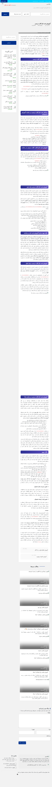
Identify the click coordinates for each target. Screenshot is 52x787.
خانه (49, 7)
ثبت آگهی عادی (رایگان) (8, 5)
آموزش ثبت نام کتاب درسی (42, 23)
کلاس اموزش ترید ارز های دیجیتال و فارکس (7, 107)
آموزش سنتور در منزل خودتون (7, 91)
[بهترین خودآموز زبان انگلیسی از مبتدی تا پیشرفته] (39, 571)
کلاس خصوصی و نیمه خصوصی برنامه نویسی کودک (7, 75)
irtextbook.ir (37, 160)
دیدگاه (48, 712)
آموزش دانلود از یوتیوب (41, 556)
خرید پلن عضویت (35, 1)
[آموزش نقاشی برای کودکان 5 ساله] (41, 657)
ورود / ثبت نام (48, 1)
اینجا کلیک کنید (30, 765)
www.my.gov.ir (24, 88)
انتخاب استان (3, 1)
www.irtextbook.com (30, 206)
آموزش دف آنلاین (8, 101)
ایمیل (33, 729)
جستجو (5, 14)
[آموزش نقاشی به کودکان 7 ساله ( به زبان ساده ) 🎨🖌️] (42, 614)
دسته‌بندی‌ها (14, 5)
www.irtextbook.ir (26, 86)
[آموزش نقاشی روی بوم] (44, 593)
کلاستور (42, 53)
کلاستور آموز (46, 7)
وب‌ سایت (48, 735)
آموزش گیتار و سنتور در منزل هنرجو (7, 96)
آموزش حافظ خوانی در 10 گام (41, 550)
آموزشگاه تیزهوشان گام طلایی (7, 68)
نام (49, 729)
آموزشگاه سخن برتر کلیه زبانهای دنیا (8, 63)
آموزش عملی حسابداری (7, 85)
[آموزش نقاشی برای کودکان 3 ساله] (42, 679)
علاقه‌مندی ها (42, 1)
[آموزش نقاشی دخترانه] (44, 636)
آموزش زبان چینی (8, 80)
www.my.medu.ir (45, 93)
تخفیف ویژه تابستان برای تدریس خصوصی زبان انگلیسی (8, 56)
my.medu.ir (37, 135)
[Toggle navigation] (2, 3)
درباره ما (39, 541)
